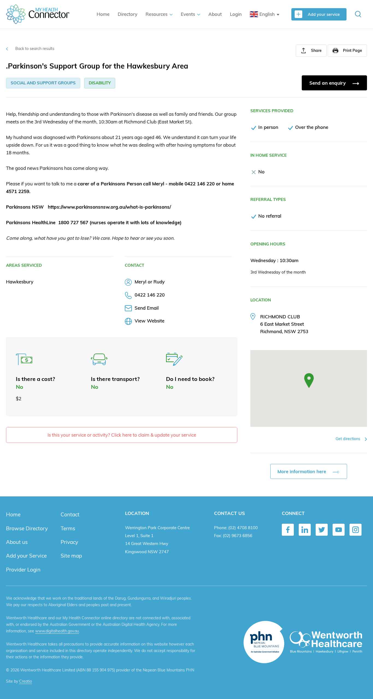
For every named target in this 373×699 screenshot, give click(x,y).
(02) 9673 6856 (237, 535)
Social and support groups (43, 82)
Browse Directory (27, 528)
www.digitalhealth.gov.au (57, 631)
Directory (127, 14)
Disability (100, 82)
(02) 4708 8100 (243, 527)
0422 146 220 (150, 295)
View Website (149, 321)
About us (17, 542)
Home (103, 14)
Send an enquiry (328, 83)
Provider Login (23, 569)
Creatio (25, 681)
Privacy (69, 542)
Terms (68, 528)
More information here (302, 471)
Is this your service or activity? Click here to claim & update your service (122, 435)
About (215, 14)
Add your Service (26, 555)
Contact (70, 514)
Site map (71, 555)
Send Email (147, 308)
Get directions (348, 438)
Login (236, 14)
